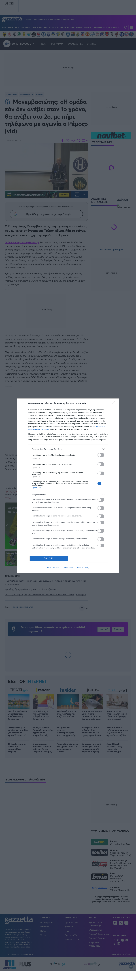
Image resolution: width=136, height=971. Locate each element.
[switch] (100, 455)
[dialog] (68, 485)
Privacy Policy (83, 568)
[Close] (113, 403)
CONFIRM (49, 558)
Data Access (68, 568)
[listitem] (68, 449)
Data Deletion (53, 568)
